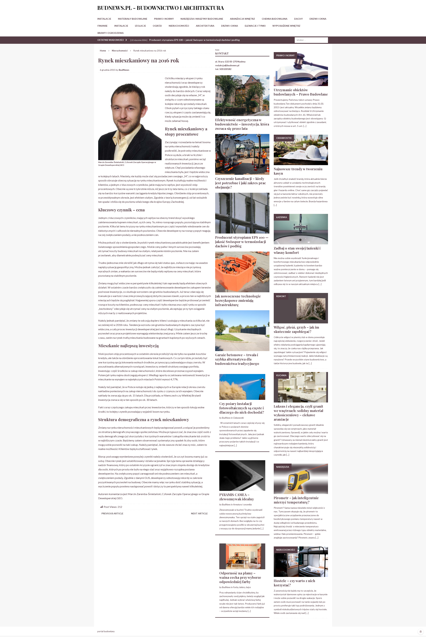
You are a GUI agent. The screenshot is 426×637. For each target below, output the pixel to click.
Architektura (205, 25)
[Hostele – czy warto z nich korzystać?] (301, 574)
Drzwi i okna (318, 18)
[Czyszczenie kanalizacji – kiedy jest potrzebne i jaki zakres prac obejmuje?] (242, 172)
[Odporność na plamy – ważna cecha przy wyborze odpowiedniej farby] (242, 567)
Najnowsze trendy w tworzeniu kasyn (298, 171)
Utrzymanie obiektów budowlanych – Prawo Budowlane (301, 92)
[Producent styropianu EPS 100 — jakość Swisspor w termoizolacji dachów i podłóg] (242, 231)
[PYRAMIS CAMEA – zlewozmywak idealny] (242, 489)
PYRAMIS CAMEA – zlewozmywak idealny (236, 496)
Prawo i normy (164, 18)
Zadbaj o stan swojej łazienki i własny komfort (297, 250)
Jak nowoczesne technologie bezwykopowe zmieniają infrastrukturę (238, 300)
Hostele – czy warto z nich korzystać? (294, 582)
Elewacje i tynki (255, 25)
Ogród (157, 25)
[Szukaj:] (311, 39)
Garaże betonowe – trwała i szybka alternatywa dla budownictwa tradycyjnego (237, 359)
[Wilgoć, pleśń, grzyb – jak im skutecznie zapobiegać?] (301, 321)
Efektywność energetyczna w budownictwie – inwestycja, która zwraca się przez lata (242, 124)
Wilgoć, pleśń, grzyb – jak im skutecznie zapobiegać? (296, 329)
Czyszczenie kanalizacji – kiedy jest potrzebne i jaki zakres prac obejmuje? (240, 182)
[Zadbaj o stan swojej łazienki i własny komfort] (301, 242)
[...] (235, 445)
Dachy (298, 18)
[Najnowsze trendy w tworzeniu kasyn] (301, 163)
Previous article (112, 513)
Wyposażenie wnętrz (286, 25)
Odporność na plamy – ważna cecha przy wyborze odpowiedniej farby (240, 577)
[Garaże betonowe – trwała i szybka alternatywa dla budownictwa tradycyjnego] (242, 349)
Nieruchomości (179, 25)
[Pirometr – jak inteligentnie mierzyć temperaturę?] (301, 492)
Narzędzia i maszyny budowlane (202, 18)
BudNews (124, 69)
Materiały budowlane (132, 18)
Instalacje (104, 18)
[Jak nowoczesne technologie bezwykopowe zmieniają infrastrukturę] (242, 290)
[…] (304, 126)
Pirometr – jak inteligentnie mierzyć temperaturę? (296, 500)
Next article (199, 513)
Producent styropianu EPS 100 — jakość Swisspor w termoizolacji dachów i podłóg (241, 241)
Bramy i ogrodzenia (111, 32)
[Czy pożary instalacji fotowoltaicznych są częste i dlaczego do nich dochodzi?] (242, 397)
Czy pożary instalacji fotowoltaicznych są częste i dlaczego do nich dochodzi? (241, 407)
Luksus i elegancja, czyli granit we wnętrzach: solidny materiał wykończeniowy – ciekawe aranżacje (298, 412)
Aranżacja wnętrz (242, 18)
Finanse (102, 25)
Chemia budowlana (274, 18)
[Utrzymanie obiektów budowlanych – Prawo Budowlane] (301, 84)
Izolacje (140, 25)
